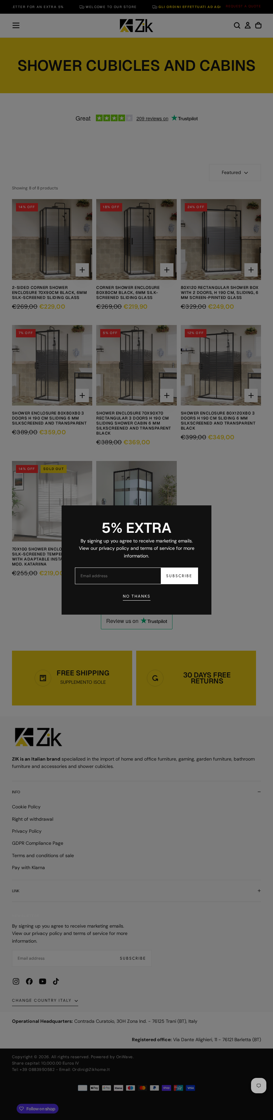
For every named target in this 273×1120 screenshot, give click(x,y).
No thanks (136, 596)
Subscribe (179, 576)
